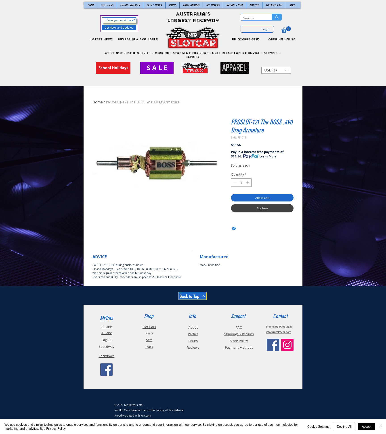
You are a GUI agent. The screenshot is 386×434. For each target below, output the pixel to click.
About (193, 327)
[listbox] (276, 70)
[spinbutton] (241, 183)
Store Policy (239, 340)
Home (97, 102)
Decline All (344, 426)
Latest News (101, 39)
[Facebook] (106, 369)
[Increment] (248, 183)
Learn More (268, 156)
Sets (149, 340)
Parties (193, 334)
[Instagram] (287, 345)
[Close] (380, 426)
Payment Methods (239, 347)
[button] (286, 29)
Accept (366, 426)
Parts (149, 333)
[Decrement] (234, 183)
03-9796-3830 (284, 326)
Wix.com (146, 415)
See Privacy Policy (53, 428)
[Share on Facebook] (234, 228)
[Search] (277, 17)
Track (149, 346)
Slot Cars (149, 327)
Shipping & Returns (239, 334)
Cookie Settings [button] (318, 426)
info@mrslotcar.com (278, 332)
